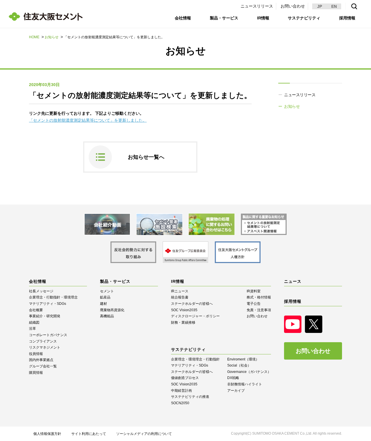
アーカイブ (236, 391)
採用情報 (347, 18)
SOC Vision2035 (184, 310)
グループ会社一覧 (43, 366)
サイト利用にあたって (88, 433)
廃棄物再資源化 (112, 310)
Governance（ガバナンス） (249, 372)
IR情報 (263, 18)
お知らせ (52, 37)
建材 (103, 304)
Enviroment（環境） (243, 359)
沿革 (32, 329)
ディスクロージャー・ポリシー (195, 316)
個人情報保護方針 (47, 433)
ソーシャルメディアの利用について (144, 433)
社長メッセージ (41, 291)
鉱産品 (105, 297)
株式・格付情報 (259, 297)
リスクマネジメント (44, 347)
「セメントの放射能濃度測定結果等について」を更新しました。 (88, 120)
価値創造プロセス (185, 378)
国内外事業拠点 (41, 360)
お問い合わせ (293, 6)
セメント (107, 291)
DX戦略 (233, 378)
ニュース (292, 281)
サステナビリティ (304, 18)
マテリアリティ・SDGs (47, 304)
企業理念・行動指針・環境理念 (53, 297)
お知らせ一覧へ (146, 157)
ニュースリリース (257, 6)
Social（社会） (239, 365)
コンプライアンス (43, 341)
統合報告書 (179, 297)
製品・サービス (224, 18)
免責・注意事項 (259, 310)
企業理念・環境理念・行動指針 (195, 359)
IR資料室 (254, 291)
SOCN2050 (180, 403)
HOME (34, 37)
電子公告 (254, 304)
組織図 (34, 322)
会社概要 (36, 310)
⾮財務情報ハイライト (244, 384)
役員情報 (36, 354)
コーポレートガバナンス (48, 335)
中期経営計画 (181, 391)
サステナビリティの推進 (190, 397)
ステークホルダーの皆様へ (192, 304)
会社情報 (183, 18)
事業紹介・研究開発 (44, 316)
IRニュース (179, 291)
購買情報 (36, 373)
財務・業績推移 (183, 322)
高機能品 (107, 316)
